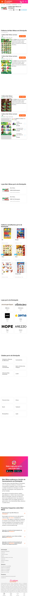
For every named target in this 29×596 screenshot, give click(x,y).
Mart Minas (8, 4)
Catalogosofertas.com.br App (7, 557)
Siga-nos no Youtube (5, 570)
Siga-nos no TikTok (5, 572)
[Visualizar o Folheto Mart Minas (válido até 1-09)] (6, 67)
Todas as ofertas (4, 554)
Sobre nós (3, 558)
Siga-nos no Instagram (5, 569)
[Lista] (23, 2)
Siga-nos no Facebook (5, 567)
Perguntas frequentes (5, 551)
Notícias (2, 561)
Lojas (4, 4)
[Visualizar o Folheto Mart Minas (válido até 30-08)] (6, 105)
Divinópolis (4, 513)
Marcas (2, 555)
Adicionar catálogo (4, 560)
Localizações (14, 4)
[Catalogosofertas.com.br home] (8, 1)
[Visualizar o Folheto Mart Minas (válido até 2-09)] (6, 46)
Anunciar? (3, 552)
